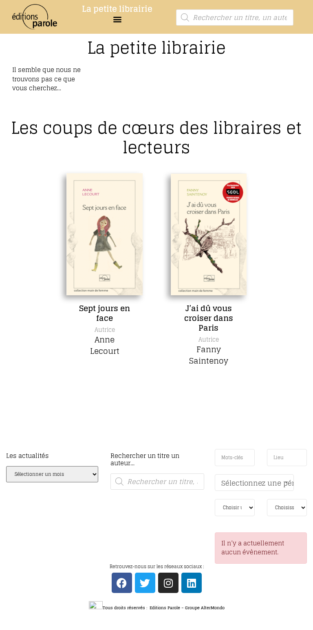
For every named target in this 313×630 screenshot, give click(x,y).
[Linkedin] (191, 583)
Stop (160, 447)
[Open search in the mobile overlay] (234, 17)
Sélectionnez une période (257, 483)
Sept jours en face (104, 313)
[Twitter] (145, 583)
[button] (117, 19)
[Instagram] (168, 583)
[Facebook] (122, 583)
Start (154, 447)
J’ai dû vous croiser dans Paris (208, 318)
